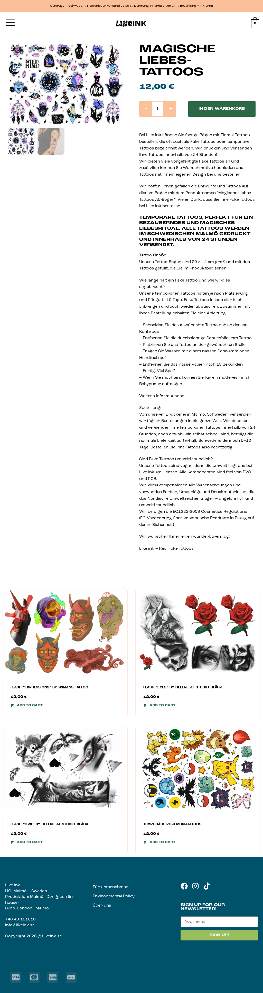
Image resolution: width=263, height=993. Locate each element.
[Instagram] (195, 886)
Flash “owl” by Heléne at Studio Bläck (49, 824)
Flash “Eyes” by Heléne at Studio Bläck (182, 687)
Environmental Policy (114, 896)
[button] (27, 705)
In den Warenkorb (222, 109)
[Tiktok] (206, 886)
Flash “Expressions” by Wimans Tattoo (49, 687)
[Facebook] (184, 886)
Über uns (102, 906)
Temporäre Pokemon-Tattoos (172, 824)
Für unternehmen (110, 887)
